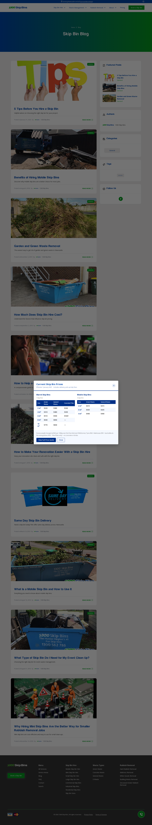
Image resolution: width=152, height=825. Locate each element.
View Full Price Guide (46, 440)
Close (61, 440)
